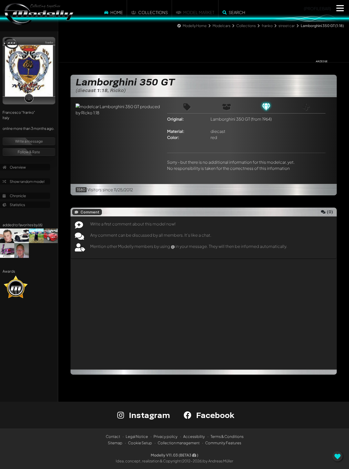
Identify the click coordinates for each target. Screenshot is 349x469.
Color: (173, 137)
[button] (340, 8)
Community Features (223, 442)
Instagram (148, 415)
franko (267, 25)
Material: (175, 131)
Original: (175, 119)
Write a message (29, 141)
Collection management (179, 442)
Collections (153, 12)
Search (237, 12)
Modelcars (221, 25)
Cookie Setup (140, 442)
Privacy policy (166, 436)
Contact (113, 436)
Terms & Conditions (227, 436)
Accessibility (194, 436)
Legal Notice (137, 436)
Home (116, 12)
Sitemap (115, 442)
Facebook (214, 415)
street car (286, 25)
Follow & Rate (29, 151)
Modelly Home (195, 25)
